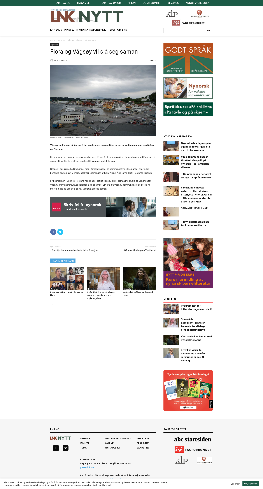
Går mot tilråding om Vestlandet (140, 250)
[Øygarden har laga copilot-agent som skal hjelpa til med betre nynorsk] (171, 146)
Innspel (84, 443)
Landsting (143, 447)
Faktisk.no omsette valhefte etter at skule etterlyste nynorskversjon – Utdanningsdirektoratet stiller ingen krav (196, 194)
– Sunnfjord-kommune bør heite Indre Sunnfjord (74, 250)
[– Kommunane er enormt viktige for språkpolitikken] (171, 177)
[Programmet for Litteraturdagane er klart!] (67, 278)
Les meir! (235, 484)
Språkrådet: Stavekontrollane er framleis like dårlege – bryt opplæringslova (101, 295)
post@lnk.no (87, 467)
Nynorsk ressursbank (118, 438)
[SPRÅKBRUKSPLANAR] (171, 211)
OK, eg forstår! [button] (250, 484)
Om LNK (109, 443)
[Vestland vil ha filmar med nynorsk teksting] (139, 278)
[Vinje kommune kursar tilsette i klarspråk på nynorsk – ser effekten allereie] (171, 160)
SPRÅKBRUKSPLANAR (194, 208)
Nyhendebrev (112, 447)
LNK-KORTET (144, 438)
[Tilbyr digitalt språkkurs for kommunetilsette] (171, 225)
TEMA (83, 447)
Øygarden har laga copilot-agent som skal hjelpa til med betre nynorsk (197, 147)
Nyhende (61, 40)
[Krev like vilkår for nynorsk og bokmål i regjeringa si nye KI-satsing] (171, 353)
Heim (52, 40)
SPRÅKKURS (143, 443)
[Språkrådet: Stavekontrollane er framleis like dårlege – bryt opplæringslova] (103, 278)
